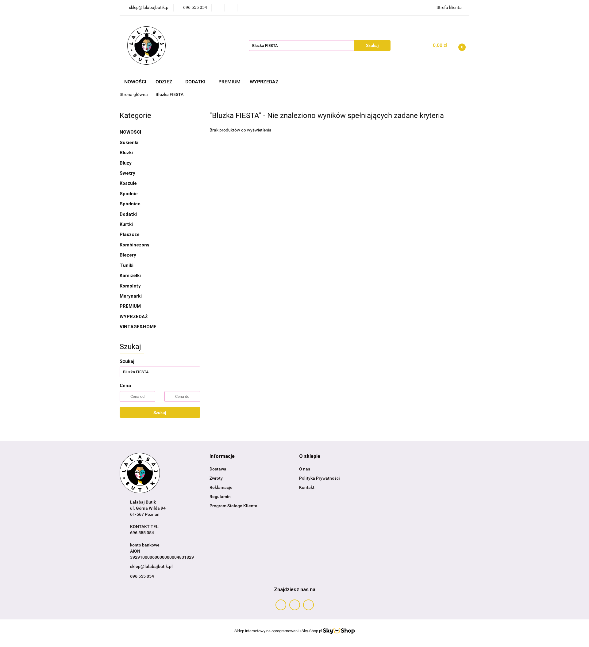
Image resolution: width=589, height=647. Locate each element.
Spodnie (129, 193)
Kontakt (306, 487)
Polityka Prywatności (319, 478)
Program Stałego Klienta (233, 505)
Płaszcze (130, 234)
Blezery (128, 255)
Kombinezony (134, 245)
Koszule (128, 183)
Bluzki (126, 152)
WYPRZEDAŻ (264, 82)
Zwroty (216, 478)
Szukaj (159, 412)
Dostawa (218, 468)
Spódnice (130, 204)
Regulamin (220, 496)
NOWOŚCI (135, 82)
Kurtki (126, 224)
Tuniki (126, 265)
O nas (304, 468)
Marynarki (131, 296)
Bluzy (126, 163)
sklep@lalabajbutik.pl (151, 566)
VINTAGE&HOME (138, 326)
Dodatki (129, 214)
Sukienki (129, 142)
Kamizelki (130, 275)
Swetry (127, 173)
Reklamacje (221, 487)
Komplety (130, 286)
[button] (222, 456)
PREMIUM (229, 82)
